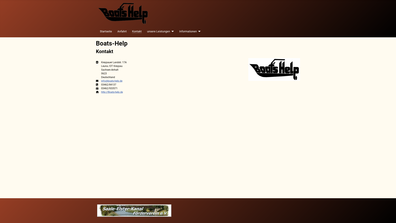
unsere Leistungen (158, 31)
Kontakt (137, 31)
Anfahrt (122, 31)
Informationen (188, 31)
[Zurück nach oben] (391, 217)
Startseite (106, 31)
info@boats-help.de (111, 80)
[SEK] (134, 210)
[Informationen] (199, 31)
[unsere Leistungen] (172, 31)
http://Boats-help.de (112, 92)
